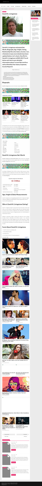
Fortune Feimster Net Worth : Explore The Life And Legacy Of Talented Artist (35, 38)
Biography (5, 76)
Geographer (4, 11)
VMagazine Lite (4, 484)
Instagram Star (17, 6)
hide (18, 69)
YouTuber (12, 6)
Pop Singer (33, 6)
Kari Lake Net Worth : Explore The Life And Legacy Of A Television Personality (35, 33)
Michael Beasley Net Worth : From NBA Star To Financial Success (35, 21)
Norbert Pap (13, 468)
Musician (29, 6)
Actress (8, 6)
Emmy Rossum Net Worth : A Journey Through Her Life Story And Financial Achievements (36, 25)
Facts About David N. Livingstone (8, 79)
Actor (4, 6)
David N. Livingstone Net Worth (8, 77)
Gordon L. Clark (13, 443)
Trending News (24, 6)
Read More (13, 449)
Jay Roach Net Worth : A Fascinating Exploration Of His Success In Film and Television (36, 29)
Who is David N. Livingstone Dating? (8, 78)
